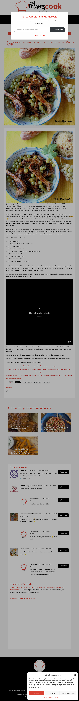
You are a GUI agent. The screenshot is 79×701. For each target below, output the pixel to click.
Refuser (52, 693)
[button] (75, 675)
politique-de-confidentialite (51, 697)
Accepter (37, 693)
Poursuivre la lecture (39, 35)
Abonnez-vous (58, 30)
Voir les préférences (68, 693)
